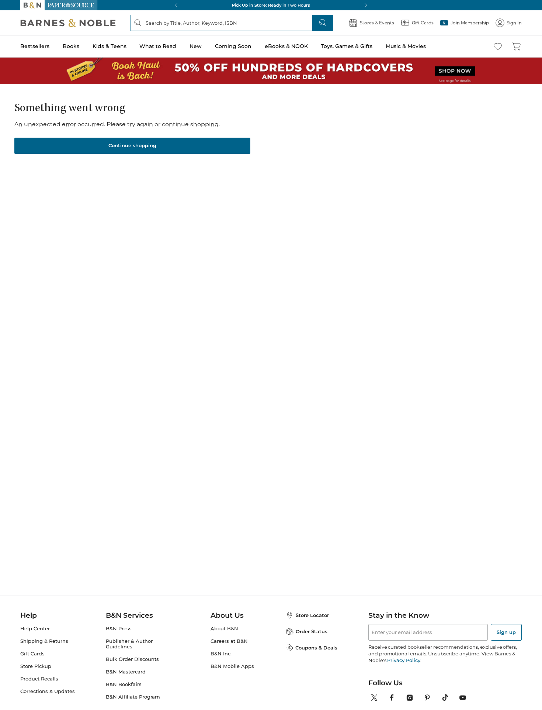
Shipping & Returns (44, 641)
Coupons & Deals (316, 648)
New (196, 46)
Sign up (506, 632)
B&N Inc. (221, 653)
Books (71, 46)
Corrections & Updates (47, 691)
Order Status (311, 631)
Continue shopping (132, 145)
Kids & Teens (109, 46)
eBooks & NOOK (286, 46)
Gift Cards (32, 653)
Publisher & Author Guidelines (129, 643)
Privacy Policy (403, 660)
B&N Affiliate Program (133, 697)
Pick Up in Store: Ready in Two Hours (271, 5)
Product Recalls (39, 679)
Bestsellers (34, 46)
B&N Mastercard (126, 672)
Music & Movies (406, 46)
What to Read (157, 46)
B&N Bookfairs (124, 684)
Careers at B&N (229, 641)
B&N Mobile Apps (232, 666)
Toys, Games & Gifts (346, 46)
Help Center (35, 628)
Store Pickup (35, 666)
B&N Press (119, 628)
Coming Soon (233, 46)
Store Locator (312, 615)
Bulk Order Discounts (132, 659)
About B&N (224, 628)
